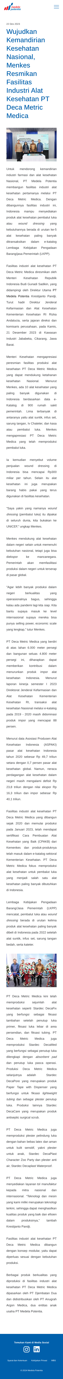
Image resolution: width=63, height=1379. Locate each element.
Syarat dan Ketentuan (17, 1360)
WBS (53, 1360)
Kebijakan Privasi (39, 1360)
